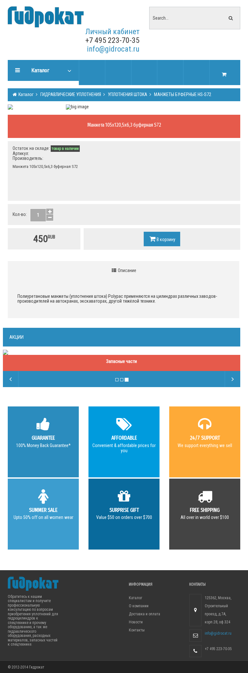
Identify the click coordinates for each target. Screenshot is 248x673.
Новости (136, 622)
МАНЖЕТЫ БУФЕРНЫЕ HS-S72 (182, 94)
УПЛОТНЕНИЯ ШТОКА (127, 94)
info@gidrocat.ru (113, 49)
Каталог (25, 94)
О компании (139, 606)
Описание (126, 270)
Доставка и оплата (144, 614)
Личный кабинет (112, 31)
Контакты (137, 630)
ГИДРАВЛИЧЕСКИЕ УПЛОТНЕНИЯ (70, 94)
